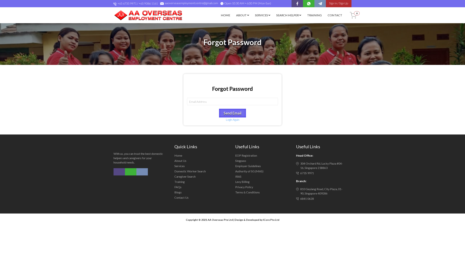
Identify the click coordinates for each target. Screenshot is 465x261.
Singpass (240, 160)
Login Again (232, 119)
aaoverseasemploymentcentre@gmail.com (191, 3)
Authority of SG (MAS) (249, 171)
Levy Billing (242, 181)
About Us (180, 160)
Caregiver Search (185, 176)
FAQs (177, 187)
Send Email (232, 113)
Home (225, 15)
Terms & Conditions (247, 192)
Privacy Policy (244, 187)
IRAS (238, 176)
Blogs (178, 192)
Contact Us (181, 197)
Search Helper (287, 15)
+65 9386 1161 (148, 3)
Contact (335, 15)
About (241, 15)
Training (314, 15)
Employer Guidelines (248, 166)
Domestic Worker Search (190, 171)
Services (261, 15)
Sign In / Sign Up (338, 3)
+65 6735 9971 (127, 3)
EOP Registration (246, 155)
